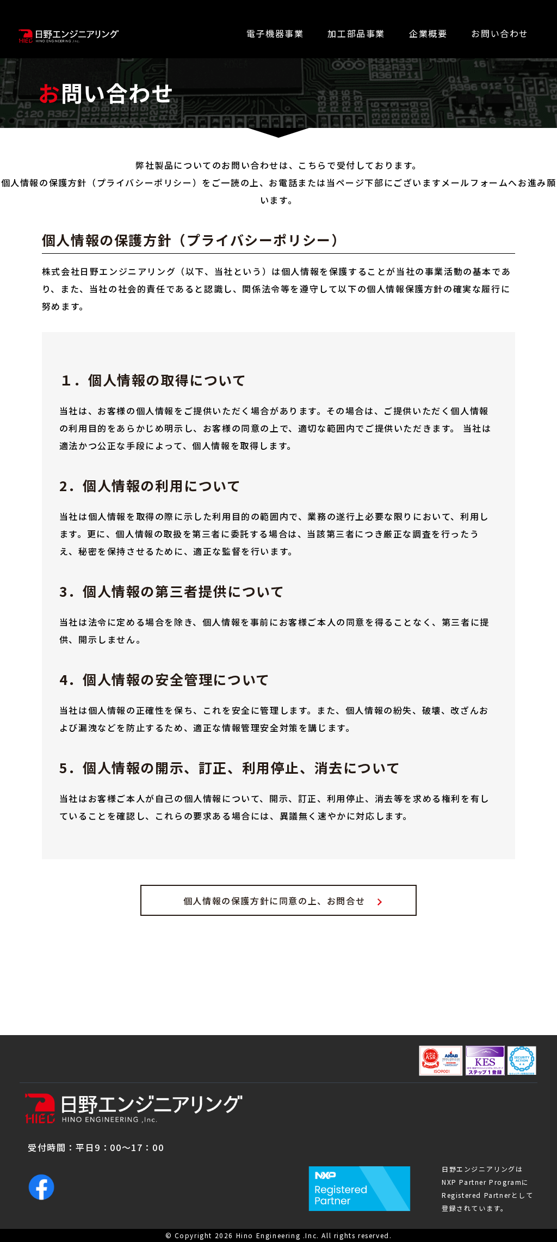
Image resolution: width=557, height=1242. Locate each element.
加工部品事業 (356, 33)
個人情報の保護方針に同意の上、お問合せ (274, 900)
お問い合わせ (500, 33)
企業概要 (428, 33)
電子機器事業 (275, 33)
